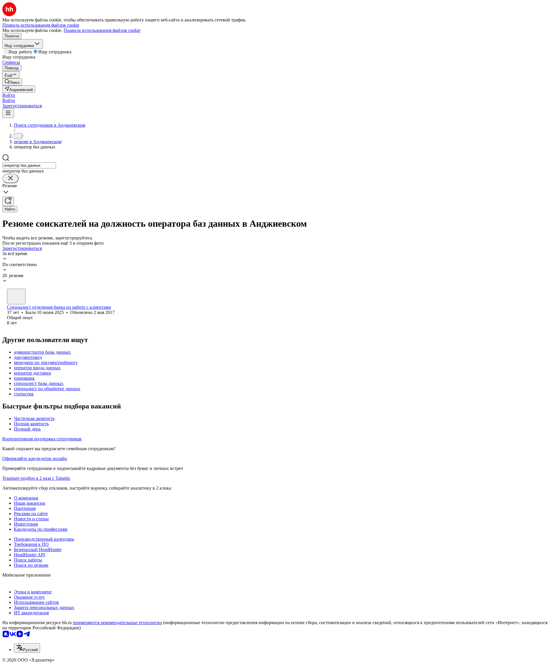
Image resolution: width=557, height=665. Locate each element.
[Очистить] (10, 178)
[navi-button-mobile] (8, 113)
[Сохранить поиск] (8, 201)
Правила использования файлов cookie (102, 30)
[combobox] (29, 165)
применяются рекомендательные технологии (117, 622)
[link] (12, 82)
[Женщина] (16, 296)
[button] (8, 95)
